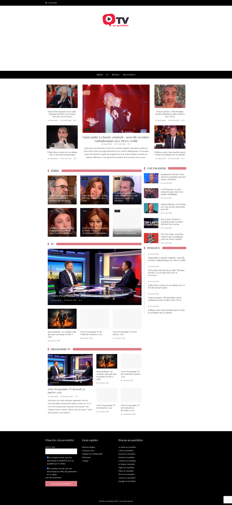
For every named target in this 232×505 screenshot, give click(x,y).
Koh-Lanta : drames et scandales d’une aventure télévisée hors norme (172, 222)
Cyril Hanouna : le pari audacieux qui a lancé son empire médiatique (172, 192)
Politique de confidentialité (92, 454)
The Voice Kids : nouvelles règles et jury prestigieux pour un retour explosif (172, 236)
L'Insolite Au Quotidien (127, 461)
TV (107, 74)
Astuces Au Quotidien (126, 454)
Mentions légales (88, 447)
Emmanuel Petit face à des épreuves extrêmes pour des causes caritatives (173, 177)
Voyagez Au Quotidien (127, 481)
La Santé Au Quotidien (127, 447)
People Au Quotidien (126, 457)
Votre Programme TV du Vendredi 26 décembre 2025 (130, 408)
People (87, 130)
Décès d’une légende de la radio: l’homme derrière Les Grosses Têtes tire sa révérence (62, 114)
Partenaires (86, 457)
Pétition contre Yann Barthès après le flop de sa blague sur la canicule (170, 153)
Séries (100, 74)
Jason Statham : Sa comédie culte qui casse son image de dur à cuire (62, 334)
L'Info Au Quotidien (126, 450)
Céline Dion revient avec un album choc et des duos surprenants (62, 153)
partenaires (57, 477)
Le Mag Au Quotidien (126, 464)
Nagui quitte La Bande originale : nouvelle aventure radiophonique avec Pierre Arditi (116, 139)
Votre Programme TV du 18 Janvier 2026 (125, 333)
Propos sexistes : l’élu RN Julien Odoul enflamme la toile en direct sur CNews (170, 114)
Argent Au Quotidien (126, 467)
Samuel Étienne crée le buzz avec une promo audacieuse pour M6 (173, 207)
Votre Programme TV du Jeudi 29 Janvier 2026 (66, 390)
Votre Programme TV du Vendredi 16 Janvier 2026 (91, 333)
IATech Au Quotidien (126, 474)
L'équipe (85, 461)
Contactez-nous (88, 450)
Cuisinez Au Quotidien (126, 478)
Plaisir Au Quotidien (126, 471)
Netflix (115, 74)
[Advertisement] (116, 53)
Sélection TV (129, 74)
